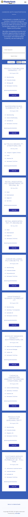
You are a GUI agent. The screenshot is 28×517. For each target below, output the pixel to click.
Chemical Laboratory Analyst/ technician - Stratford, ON (14, 378)
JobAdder (17, 513)
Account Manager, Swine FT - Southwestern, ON (14, 338)
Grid (19, 62)
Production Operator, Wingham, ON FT (14, 418)
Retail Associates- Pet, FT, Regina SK (14, 222)
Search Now (14, 56)
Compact (11, 62)
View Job (14, 95)
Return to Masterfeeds (14, 504)
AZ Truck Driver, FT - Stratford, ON (14, 145)
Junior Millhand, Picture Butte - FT (14, 260)
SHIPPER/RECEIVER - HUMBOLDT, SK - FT (14, 107)
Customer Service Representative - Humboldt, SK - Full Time (14, 459)
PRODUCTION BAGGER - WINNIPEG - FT (14, 69)
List (24, 62)
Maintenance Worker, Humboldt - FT (14, 298)
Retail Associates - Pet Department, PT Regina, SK (14, 183)
